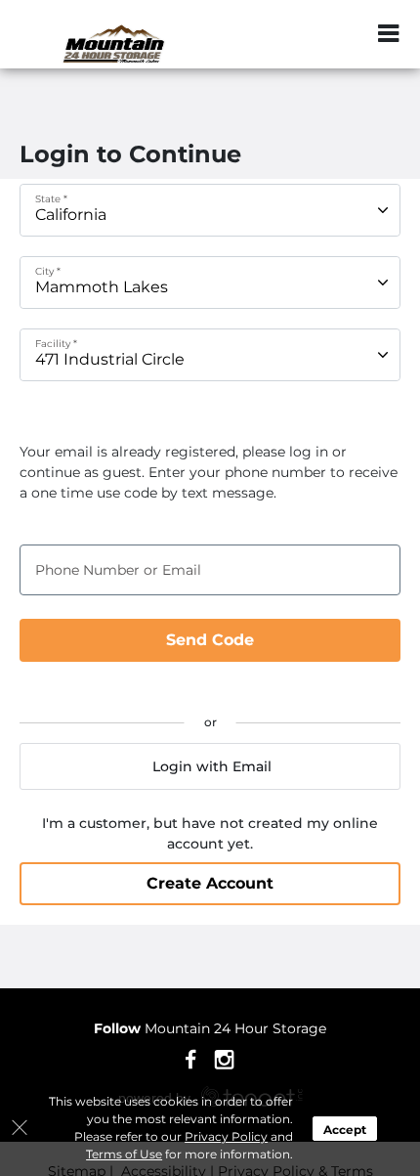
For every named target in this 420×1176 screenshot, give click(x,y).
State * (51, 199)
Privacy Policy (226, 1136)
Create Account (210, 883)
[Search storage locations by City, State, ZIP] (346, 34)
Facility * (56, 343)
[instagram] (224, 1058)
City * (48, 271)
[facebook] (191, 1058)
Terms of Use (124, 1154)
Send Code (210, 640)
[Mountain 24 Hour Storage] (113, 44)
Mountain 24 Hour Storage (210, 1028)
